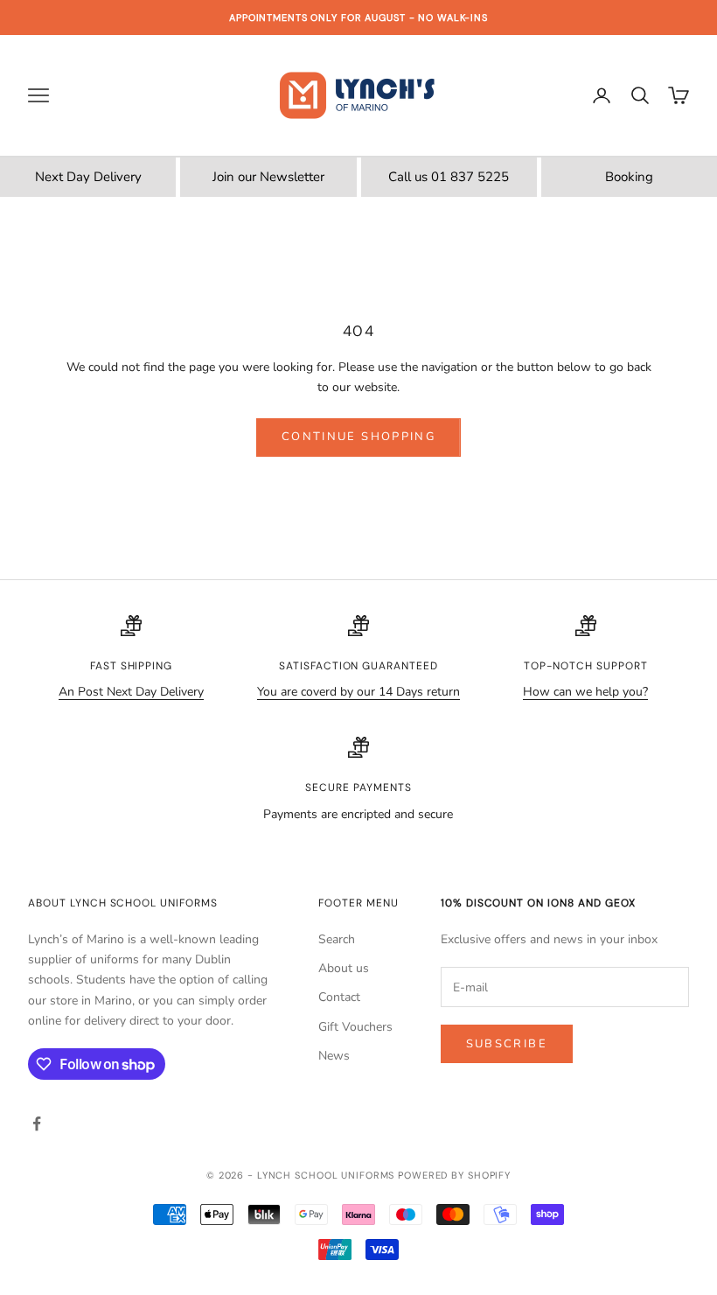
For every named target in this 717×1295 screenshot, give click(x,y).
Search (336, 939)
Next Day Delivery (88, 177)
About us (343, 968)
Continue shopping (358, 436)
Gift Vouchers (355, 1026)
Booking (629, 177)
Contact (339, 997)
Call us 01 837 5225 (448, 177)
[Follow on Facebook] (36, 1123)
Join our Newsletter (268, 177)
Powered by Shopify (454, 1175)
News (334, 1055)
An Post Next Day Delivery (131, 691)
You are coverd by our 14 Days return (358, 691)
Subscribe (506, 1044)
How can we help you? (585, 691)
